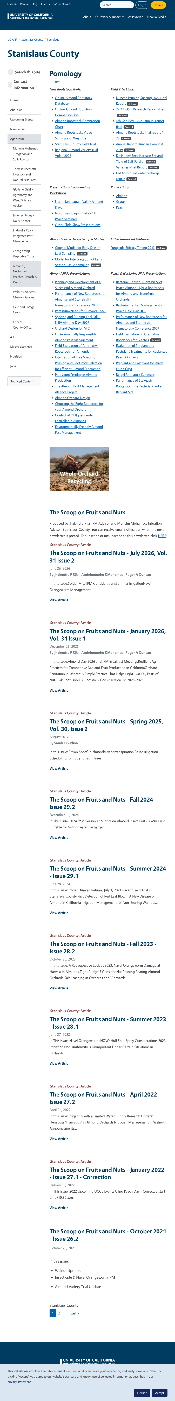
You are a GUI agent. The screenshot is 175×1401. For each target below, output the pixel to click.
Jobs (13, 366)
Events (45, 4)
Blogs (34, 4)
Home (14, 100)
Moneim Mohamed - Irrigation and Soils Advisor (25, 153)
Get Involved (135, 17)
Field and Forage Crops (24, 309)
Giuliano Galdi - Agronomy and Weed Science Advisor (23, 197)
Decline (142, 1393)
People (24, 4)
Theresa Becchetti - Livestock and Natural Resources (25, 174)
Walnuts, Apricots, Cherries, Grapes (24, 294)
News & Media (156, 17)
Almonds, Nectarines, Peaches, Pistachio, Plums (25, 274)
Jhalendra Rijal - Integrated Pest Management (23, 235)
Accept (159, 1393)
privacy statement (19, 1382)
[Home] (30, 16)
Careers (12, 4)
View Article (59, 600)
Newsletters (17, 129)
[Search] (132, 4)
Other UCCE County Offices (23, 324)
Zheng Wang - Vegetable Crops (23, 253)
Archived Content (21, 381)
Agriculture (17, 139)
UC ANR (12, 39)
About (87, 17)
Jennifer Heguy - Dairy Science (23, 218)
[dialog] (87, 1382)
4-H (12, 337)
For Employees (61, 4)
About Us (16, 110)
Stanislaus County (32, 39)
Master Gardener (21, 347)
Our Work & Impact (107, 17)
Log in (142, 5)
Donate (158, 5)
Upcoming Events (21, 119)
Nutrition (16, 356)
